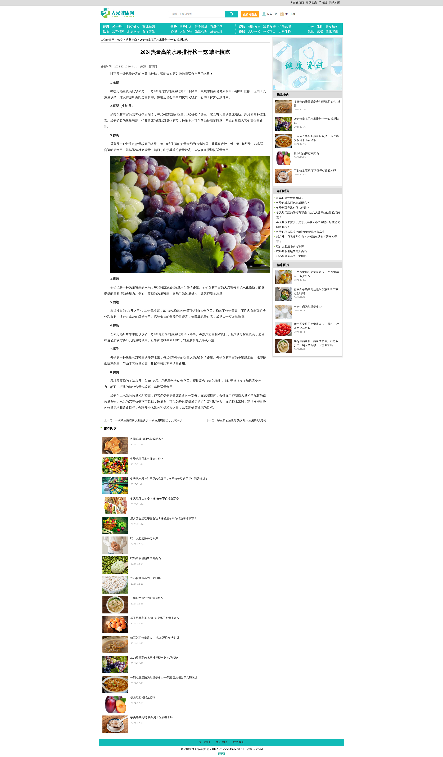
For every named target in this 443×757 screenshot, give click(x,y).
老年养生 (118, 26)
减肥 (320, 31)
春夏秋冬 (332, 26)
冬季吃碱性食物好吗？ (290, 197)
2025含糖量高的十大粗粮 (145, 578)
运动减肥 (284, 26)
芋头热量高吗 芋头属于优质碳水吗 (151, 717)
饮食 (106, 31)
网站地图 (334, 2)
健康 (106, 26)
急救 (311, 31)
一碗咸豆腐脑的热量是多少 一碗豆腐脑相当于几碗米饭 (148, 420)
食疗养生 (148, 31)
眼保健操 (133, 26)
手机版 (323, 2)
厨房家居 (133, 31)
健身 (174, 26)
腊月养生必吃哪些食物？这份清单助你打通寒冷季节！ (163, 518)
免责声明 (221, 742)
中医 (311, 26)
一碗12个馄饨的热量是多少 (147, 598)
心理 (174, 31)
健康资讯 (332, 31)
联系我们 (238, 742)
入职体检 (254, 31)
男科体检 (284, 31)
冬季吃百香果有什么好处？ (147, 458)
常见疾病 (311, 2)
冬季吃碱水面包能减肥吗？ (147, 438)
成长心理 (216, 31)
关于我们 (204, 742)
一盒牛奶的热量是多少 (308, 306)
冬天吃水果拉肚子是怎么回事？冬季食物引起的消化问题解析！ (169, 478)
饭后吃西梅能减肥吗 (142, 697)
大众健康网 (297, 2)
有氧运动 (216, 26)
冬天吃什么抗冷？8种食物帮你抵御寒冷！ (156, 498)
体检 (320, 26)
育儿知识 (148, 26)
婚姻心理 (201, 31)
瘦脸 (242, 26)
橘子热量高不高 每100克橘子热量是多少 (154, 617)
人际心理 (186, 31)
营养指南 (118, 31)
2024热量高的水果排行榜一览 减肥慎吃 (154, 657)
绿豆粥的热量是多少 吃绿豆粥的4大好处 (241, 420)
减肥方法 (254, 26)
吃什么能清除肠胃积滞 (144, 538)
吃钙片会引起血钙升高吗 (145, 558)
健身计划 (186, 26)
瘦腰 (242, 31)
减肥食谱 (269, 26)
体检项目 (269, 31)
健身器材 (201, 26)
